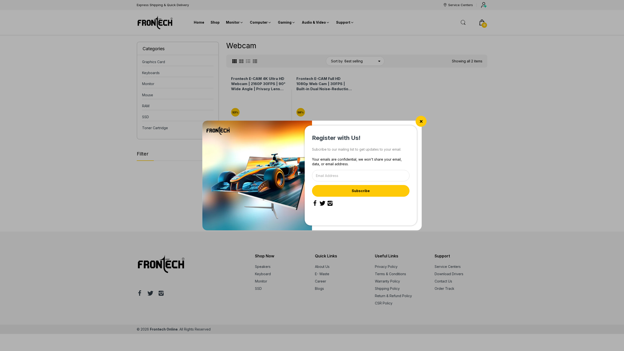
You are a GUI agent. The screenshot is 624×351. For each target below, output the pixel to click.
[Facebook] (315, 203)
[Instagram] (330, 203)
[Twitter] (322, 203)
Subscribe (361, 191)
